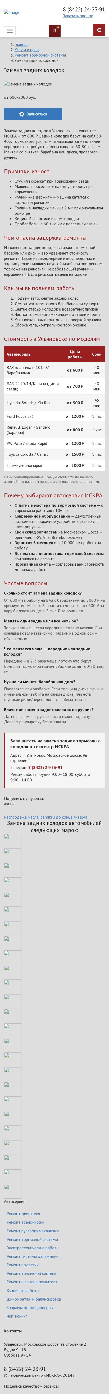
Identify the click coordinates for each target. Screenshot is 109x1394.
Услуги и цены (27, 49)
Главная (21, 44)
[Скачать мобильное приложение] (55, 31)
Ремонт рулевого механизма (33, 1230)
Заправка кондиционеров (30, 1307)
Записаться (36, 114)
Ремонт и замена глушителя (32, 1281)
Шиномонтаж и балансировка (34, 1299)
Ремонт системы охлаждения (33, 1256)
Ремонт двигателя (23, 1213)
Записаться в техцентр (99, 30)
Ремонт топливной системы (32, 1273)
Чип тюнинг (17, 1316)
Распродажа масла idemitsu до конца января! (45, 817)
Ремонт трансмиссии (25, 1222)
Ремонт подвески (23, 1264)
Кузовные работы (23, 1290)
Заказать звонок (78, 15)
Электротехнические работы (33, 1247)
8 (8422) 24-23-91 (84, 9)
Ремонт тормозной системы (40, 55)
